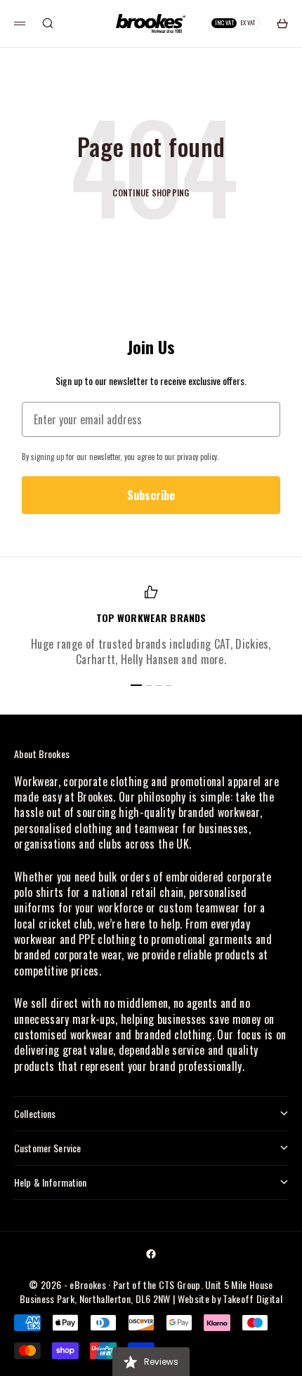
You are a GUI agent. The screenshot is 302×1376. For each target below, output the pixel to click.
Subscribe (151, 495)
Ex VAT (248, 22)
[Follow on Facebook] (151, 1254)
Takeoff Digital (252, 1298)
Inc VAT (224, 22)
